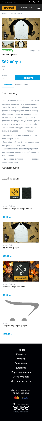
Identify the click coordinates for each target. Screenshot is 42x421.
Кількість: (4, 75)
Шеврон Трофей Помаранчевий (17, 208)
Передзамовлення (21, 372)
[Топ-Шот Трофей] (21, 29)
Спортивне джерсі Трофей (15, 325)
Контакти (21, 354)
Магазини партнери (21, 381)
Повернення (21, 363)
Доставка (21, 367)
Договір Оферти (21, 376)
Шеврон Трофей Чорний (14, 286)
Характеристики (21, 84)
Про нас (21, 349)
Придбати (28, 77)
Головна (4, 13)
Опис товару (8, 84)
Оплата (21, 358)
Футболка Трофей (11, 247)
